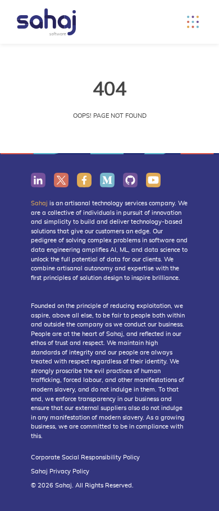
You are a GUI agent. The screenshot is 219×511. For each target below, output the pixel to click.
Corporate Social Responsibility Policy (85, 457)
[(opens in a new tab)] (38, 180)
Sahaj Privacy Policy (60, 471)
